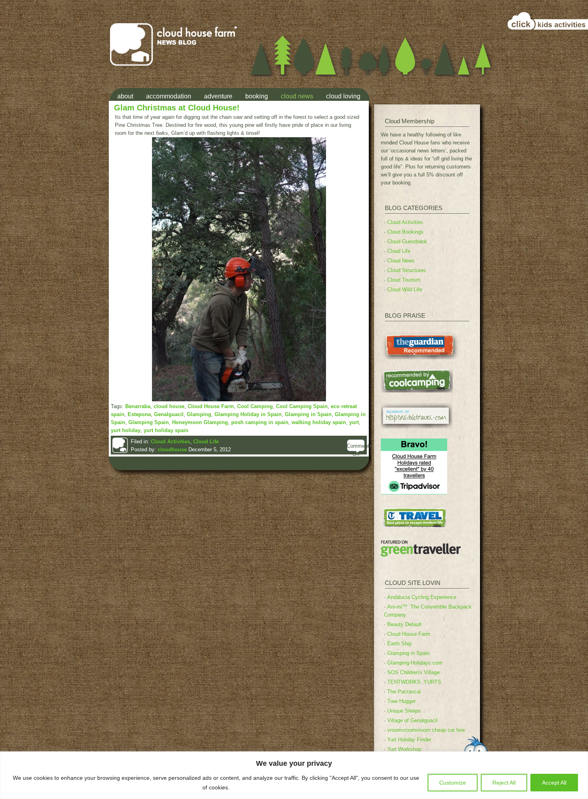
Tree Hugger (401, 701)
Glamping (199, 414)
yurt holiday (125, 430)
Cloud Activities (170, 442)
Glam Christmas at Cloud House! (177, 107)
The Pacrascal (404, 692)
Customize (452, 782)
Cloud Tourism (403, 280)
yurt (354, 422)
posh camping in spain (259, 422)
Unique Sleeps (404, 711)
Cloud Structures (406, 270)
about (125, 96)
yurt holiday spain (166, 430)
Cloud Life (206, 442)
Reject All (504, 782)
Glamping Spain (148, 422)
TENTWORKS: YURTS (414, 682)
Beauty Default (404, 624)
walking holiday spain (319, 422)
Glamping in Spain (308, 414)
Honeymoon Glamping (200, 422)
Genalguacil (169, 414)
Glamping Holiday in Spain (248, 414)
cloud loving (343, 96)
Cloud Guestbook (407, 241)
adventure (218, 96)
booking (256, 96)
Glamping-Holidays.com (414, 663)
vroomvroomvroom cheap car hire (426, 730)
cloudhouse (172, 450)
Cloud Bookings (405, 232)
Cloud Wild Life (404, 289)
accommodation (168, 96)
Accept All (554, 782)
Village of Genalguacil (412, 720)
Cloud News (401, 261)
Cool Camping (255, 406)
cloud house (169, 406)
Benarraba (137, 406)
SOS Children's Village (413, 672)
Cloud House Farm (211, 406)
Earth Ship (399, 644)
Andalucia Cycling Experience (421, 597)
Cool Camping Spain (302, 406)
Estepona (139, 414)
